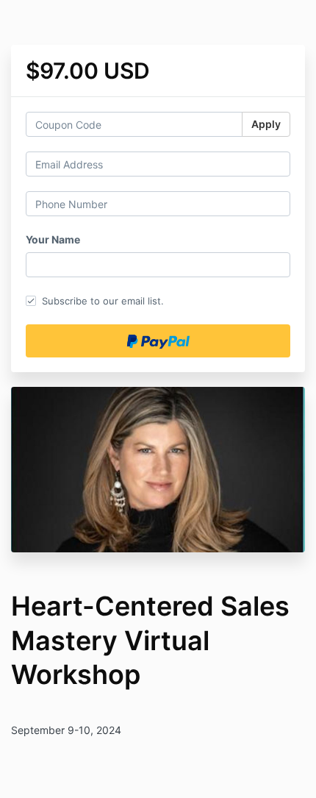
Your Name (53, 239)
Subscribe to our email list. (103, 301)
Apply (266, 124)
